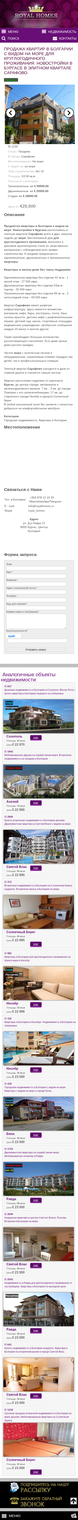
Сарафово (28, 156)
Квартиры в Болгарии (53, 420)
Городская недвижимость (20, 420)
